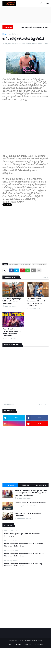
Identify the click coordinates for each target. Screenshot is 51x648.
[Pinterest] (22, 270)
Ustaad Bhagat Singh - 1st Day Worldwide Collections (12, 301)
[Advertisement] (25, 126)
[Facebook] (11, 270)
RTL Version (38, 644)
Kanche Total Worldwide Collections (30, 503)
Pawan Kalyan (25, 264)
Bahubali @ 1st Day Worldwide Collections (35, 27)
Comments (41, 485)
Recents (25, 485)
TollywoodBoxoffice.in (33, 640)
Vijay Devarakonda (39, 264)
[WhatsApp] (27, 270)
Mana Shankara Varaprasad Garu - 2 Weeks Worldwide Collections (36, 302)
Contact (27, 644)
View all (46, 277)
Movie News (14, 34)
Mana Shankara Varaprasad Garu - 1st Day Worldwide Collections (23, 565)
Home (4, 34)
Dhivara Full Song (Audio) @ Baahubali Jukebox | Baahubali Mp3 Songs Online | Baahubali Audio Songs (31, 493)
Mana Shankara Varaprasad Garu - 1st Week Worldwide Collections (12, 332)
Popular (10, 485)
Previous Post (9, 404)
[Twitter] (16, 270)
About (18, 644)
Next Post (43, 404)
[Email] (33, 270)
